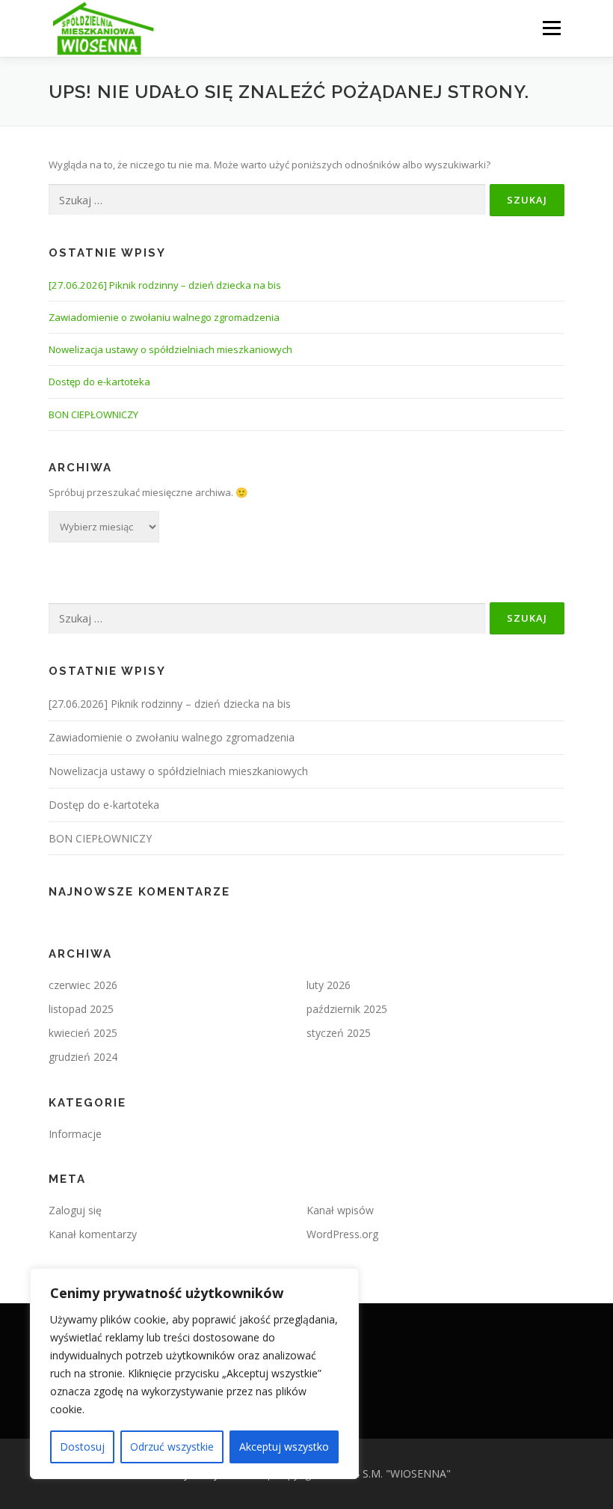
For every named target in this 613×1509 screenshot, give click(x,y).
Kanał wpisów (340, 1210)
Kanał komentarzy (93, 1234)
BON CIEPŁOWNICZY (93, 414)
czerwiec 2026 (83, 985)
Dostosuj (82, 1446)
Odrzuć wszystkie (172, 1446)
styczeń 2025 (338, 1033)
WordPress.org (342, 1234)
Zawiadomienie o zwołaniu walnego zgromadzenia (164, 317)
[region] (194, 1373)
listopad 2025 (81, 1009)
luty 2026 (328, 985)
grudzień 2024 (83, 1057)
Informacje (75, 1134)
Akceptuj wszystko (284, 1446)
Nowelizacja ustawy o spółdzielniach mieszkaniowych (170, 349)
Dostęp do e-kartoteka (99, 381)
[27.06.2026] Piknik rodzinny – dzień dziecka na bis (165, 285)
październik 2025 (346, 1009)
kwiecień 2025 (83, 1033)
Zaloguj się (75, 1210)
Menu (551, 27)
